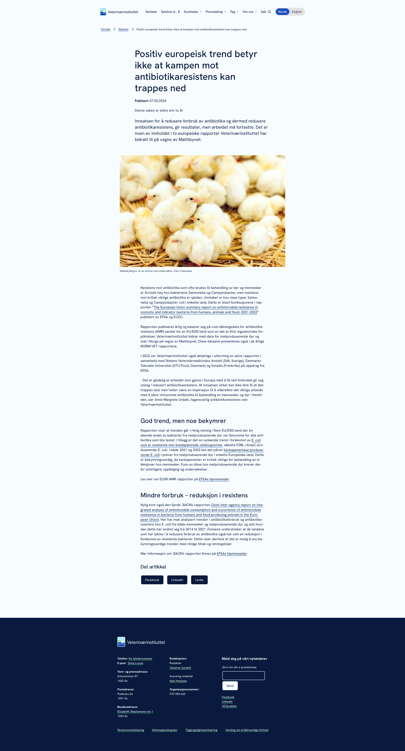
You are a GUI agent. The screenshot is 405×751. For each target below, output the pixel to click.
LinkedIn (227, 701)
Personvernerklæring (130, 730)
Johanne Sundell (180, 667)
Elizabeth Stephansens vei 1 (135, 711)
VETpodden (229, 706)
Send (230, 686)
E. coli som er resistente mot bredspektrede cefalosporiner (200, 442)
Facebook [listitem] (152, 580)
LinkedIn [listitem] (177, 580)
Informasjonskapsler (165, 730)
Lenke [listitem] (199, 580)
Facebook (228, 697)
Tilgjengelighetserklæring (201, 730)
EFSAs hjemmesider (214, 479)
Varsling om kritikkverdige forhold (246, 730)
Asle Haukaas (178, 681)
